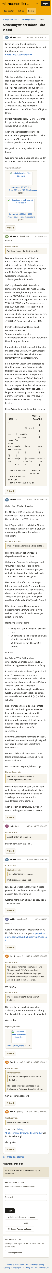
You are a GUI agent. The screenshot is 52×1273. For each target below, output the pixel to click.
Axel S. (12, 1062)
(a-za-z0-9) (21, 1062)
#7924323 (8, 923)
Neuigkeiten (8, 11)
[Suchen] (37, 3)
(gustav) (20, 956)
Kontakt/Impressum (15, 1264)
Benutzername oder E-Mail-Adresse (20, 1186)
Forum (31, 11)
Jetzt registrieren (15, 1252)
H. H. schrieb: (10, 866)
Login (45, 3)
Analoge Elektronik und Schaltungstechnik (19, 19)
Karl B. (12, 956)
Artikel (21, 11)
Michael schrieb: (11, 246)
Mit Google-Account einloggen (20, 1229)
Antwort (10, 227)
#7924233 (43, 826)
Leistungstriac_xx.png (15, 1045)
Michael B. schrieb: (13, 541)
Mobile (12, 919)
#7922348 (8, 240)
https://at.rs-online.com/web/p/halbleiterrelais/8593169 (26, 937)
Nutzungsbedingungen (12, 1267)
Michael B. (14, 236)
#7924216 (43, 499)
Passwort (9, 1197)
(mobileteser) (22, 919)
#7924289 (43, 859)
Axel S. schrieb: (11, 1118)
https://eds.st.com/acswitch (18, 54)
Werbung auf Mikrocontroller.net (36, 1267)
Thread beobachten (15, 1156)
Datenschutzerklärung (35, 1264)
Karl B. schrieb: (11, 1068)
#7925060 (43, 1111)
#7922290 (43, 37)
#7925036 (43, 956)
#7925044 (43, 1062)
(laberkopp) (24, 236)
